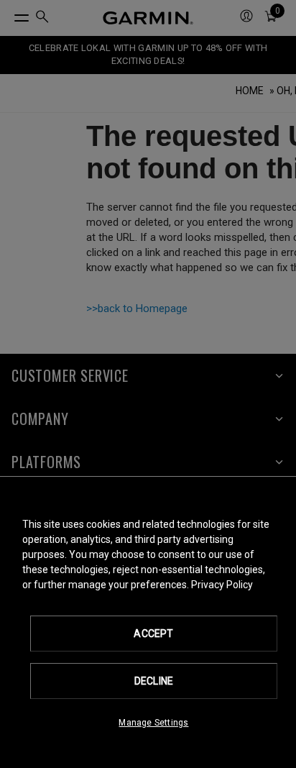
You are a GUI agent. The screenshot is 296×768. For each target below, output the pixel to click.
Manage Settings (153, 723)
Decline (153, 681)
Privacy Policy (222, 584)
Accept (153, 633)
